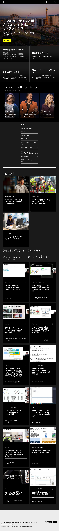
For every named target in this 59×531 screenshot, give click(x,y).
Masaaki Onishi (10, 338)
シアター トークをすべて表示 (14, 90)
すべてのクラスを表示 (10, 259)
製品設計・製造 (25, 135)
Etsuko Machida (10, 382)
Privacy (11, 524)
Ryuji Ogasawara (37, 382)
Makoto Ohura (36, 422)
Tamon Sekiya (9, 500)
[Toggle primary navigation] (3, 2)
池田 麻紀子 (47, 340)
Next (53, 105)
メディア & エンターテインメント (28, 143)
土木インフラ (24, 139)
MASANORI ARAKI (18, 500)
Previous (6, 105)
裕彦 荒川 (17, 382)
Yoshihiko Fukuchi (21, 338)
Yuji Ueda (35, 463)
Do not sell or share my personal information (21, 526)
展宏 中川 (7, 421)
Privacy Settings (5, 526)
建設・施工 (24, 131)
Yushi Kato (8, 298)
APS (22, 151)
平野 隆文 (11, 462)
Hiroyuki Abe (14, 421)
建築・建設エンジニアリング (28, 128)
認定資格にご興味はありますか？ (28, 160)
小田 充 (7, 462)
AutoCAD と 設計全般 (26, 147)
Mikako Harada (37, 501)
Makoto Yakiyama (37, 340)
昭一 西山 (44, 297)
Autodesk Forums (25, 156)
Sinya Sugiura (36, 297)
